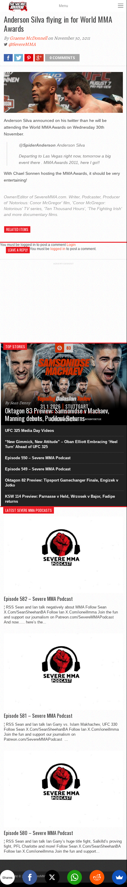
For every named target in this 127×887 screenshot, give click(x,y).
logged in (57, 249)
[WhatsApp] (74, 877)
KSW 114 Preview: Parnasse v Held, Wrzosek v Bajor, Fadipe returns (60, 499)
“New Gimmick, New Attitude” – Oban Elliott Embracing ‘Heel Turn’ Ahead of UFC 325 (61, 444)
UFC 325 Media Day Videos (29, 430)
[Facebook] (29, 877)
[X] (52, 877)
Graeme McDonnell (28, 38)
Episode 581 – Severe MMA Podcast (38, 716)
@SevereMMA (22, 44)
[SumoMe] (119, 877)
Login (71, 245)
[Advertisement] (63, 301)
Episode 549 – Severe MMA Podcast (37, 469)
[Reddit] (97, 877)
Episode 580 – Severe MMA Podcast (38, 833)
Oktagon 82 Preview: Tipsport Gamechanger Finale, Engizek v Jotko (61, 482)
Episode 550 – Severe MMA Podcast (37, 458)
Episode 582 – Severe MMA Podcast (38, 599)
